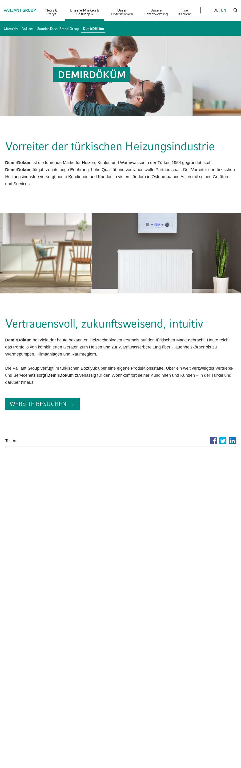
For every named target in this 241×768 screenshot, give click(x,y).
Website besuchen (38, 403)
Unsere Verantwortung (156, 12)
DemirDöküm (93, 29)
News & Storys (51, 12)
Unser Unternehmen (122, 12)
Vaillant (27, 29)
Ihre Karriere (184, 12)
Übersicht (11, 29)
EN (223, 10)
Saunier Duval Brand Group (58, 29)
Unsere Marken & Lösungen (84, 12)
